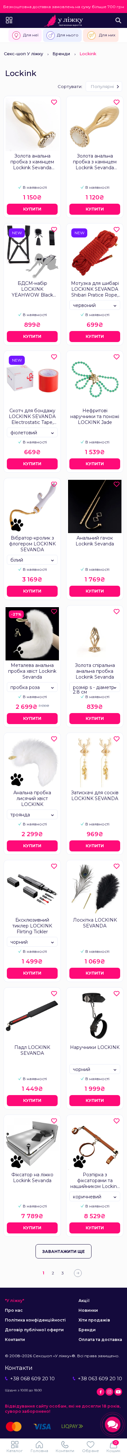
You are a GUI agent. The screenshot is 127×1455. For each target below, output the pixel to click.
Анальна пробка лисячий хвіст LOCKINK (32, 798)
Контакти (15, 1339)
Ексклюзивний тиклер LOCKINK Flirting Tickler (32, 926)
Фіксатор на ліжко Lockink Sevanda (32, 1177)
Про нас (14, 1310)
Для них (107, 34)
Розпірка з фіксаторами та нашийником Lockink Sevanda (95, 1181)
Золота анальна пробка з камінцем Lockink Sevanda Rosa (32, 162)
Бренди (61, 53)
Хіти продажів (94, 1320)
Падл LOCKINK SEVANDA (32, 1050)
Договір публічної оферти (34, 1329)
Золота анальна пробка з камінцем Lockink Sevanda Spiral (95, 162)
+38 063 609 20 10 (100, 1378)
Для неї (30, 34)
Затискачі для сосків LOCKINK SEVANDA (95, 795)
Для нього (67, 34)
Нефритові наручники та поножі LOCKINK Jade (94, 416)
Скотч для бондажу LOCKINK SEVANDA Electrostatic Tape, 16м (32, 417)
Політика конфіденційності (35, 1320)
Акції (84, 1300)
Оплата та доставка (100, 1339)
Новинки (88, 1310)
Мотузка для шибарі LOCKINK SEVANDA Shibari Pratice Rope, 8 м (95, 289)
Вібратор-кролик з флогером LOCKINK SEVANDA (32, 544)
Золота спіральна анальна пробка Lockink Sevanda (95, 671)
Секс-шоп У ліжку (23, 53)
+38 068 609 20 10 (32, 1378)
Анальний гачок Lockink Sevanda (95, 541)
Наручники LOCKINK (95, 1047)
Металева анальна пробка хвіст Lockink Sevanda (32, 671)
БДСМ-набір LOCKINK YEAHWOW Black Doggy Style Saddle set (32, 289)
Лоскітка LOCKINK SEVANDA (95, 923)
